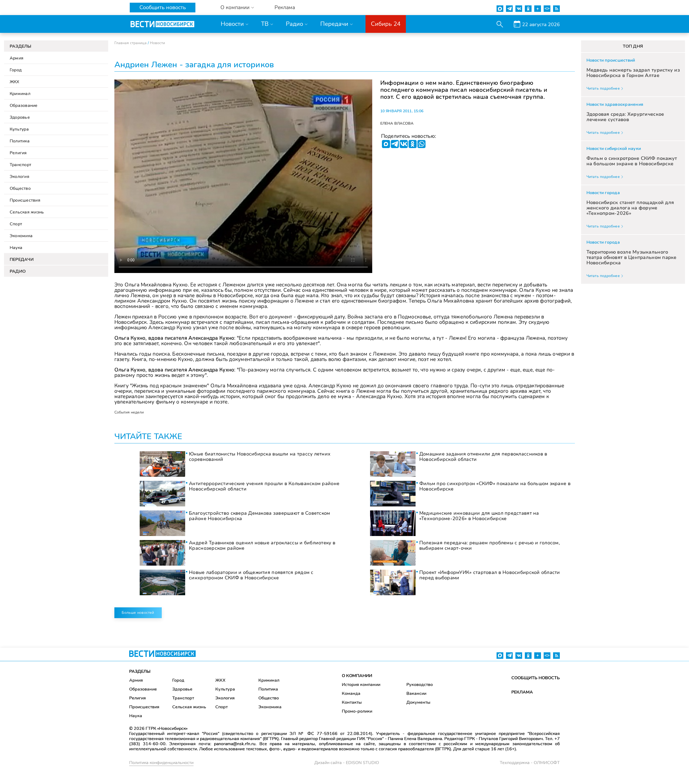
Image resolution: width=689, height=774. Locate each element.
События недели (129, 412)
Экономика (21, 236)
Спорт (16, 224)
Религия (18, 153)
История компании (361, 685)
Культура (19, 129)
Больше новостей (138, 612)
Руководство (419, 685)
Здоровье (20, 117)
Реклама (285, 7)
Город (16, 70)
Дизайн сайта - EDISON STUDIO (346, 763)
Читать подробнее (603, 88)
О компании (234, 7)
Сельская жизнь (27, 212)
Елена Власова (397, 123)
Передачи (334, 24)
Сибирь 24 (385, 24)
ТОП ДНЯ (633, 46)
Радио (294, 24)
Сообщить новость (162, 7)
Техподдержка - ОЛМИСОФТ (530, 763)
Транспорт (20, 165)
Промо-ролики (357, 711)
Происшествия (25, 200)
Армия (16, 58)
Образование (24, 105)
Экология (19, 177)
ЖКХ (14, 82)
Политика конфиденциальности (161, 763)
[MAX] (386, 144)
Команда (351, 693)
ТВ (265, 24)
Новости (232, 24)
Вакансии (416, 693)
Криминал (20, 94)
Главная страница (130, 42)
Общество (20, 188)
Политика (20, 141)
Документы (418, 702)
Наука (16, 248)
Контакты (352, 702)
